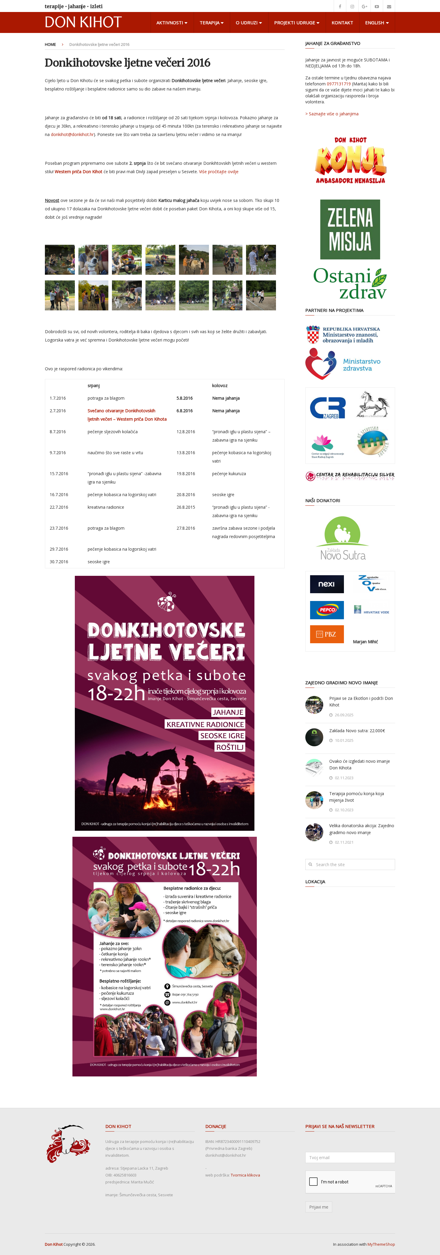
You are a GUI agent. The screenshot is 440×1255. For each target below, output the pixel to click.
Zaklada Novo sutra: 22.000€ (357, 730)
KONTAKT (342, 22)
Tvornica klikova (245, 1175)
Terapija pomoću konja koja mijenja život (356, 797)
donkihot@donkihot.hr (72, 134)
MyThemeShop (381, 1244)
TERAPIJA (209, 22)
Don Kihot (54, 1244)
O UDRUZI (247, 22)
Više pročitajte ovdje (219, 171)
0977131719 (339, 84)
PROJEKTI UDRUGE (294, 22)
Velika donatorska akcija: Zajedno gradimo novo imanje (361, 829)
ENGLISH (374, 22)
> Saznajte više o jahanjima (332, 114)
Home (50, 44)
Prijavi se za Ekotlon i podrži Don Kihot (361, 701)
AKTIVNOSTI (170, 22)
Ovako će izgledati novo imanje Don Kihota (359, 764)
